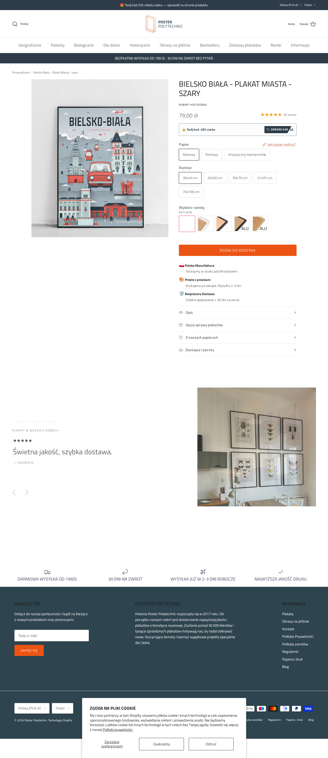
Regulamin (290, 651)
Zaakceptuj (161, 744)
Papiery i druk (292, 659)
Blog (285, 666)
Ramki (276, 45)
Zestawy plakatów (245, 45)
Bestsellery (209, 45)
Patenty (58, 45)
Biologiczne (84, 45)
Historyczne (140, 45)
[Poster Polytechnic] (164, 24)
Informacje (300, 45)
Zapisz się (29, 650)
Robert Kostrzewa (193, 105)
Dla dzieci (111, 45)
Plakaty (287, 614)
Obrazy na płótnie (175, 45)
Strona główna (21, 72)
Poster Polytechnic (35, 720)
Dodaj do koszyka (237, 250)
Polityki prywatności (118, 729)
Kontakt (288, 629)
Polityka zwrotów (295, 644)
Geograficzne (29, 45)
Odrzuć (211, 744)
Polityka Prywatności (298, 636)
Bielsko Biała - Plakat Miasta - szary (56, 72)
